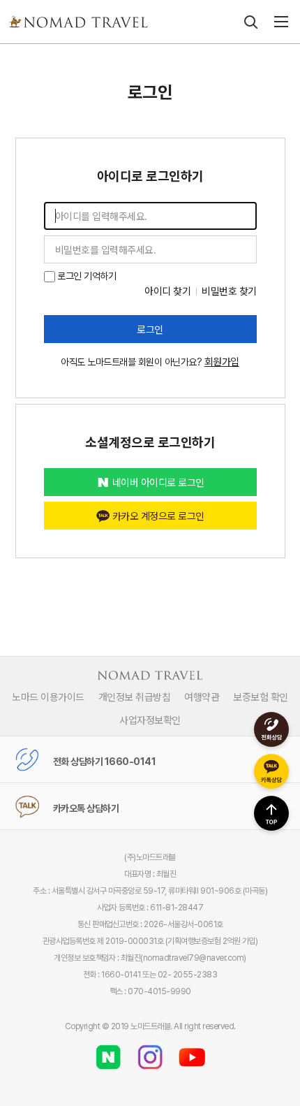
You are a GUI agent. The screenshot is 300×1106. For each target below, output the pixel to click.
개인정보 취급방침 (134, 697)
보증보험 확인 (260, 697)
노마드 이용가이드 (48, 697)
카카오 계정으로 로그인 (158, 516)
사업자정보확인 (150, 720)
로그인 (150, 329)
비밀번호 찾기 (229, 291)
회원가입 (221, 361)
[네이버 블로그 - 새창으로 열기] (108, 1052)
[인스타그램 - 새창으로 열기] (150, 1052)
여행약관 (201, 697)
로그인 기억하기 (86, 276)
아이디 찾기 (167, 291)
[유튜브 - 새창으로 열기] (192, 1052)
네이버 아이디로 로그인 (158, 482)
